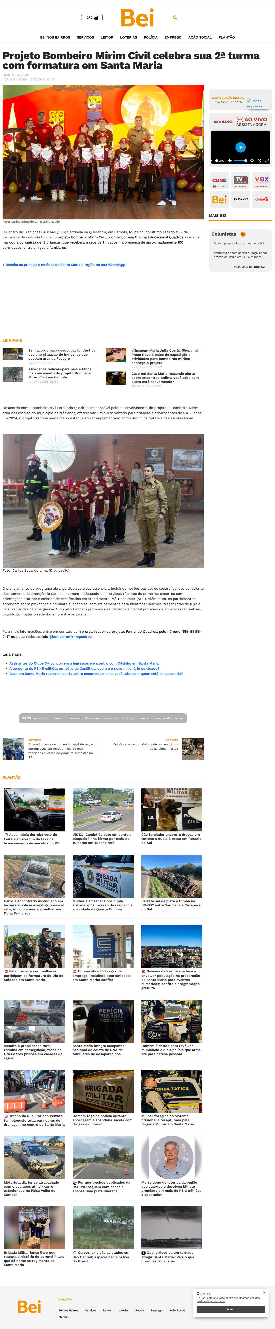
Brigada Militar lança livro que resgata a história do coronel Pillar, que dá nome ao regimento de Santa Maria (34, 1258)
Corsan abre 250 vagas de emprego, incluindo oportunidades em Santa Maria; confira (102, 975)
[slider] (216, 161)
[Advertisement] (103, 301)
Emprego (173, 37)
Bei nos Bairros (55, 37)
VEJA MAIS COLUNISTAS (250, 266)
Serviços (85, 37)
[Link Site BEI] (219, 199)
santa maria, (172, 718)
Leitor (107, 37)
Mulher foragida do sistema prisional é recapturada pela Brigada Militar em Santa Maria (167, 1120)
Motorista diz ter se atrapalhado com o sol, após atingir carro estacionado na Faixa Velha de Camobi (31, 1188)
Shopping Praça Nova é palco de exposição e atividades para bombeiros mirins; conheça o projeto (164, 356)
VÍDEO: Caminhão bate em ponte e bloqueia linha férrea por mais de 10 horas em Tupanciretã (102, 839)
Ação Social (200, 37)
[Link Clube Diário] (261, 199)
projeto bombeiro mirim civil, (58, 718)
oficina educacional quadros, (108, 718)
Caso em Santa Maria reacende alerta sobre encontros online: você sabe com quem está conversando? (165, 378)
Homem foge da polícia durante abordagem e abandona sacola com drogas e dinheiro (103, 1120)
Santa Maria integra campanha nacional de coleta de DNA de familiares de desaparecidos (98, 1050)
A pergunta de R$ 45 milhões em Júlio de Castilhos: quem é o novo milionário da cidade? (84, 668)
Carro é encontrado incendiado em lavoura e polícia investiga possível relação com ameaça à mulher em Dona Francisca (34, 907)
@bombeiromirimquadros (70, 637)
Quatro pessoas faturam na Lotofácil (239, 243)
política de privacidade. (211, 1301)
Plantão (227, 37)
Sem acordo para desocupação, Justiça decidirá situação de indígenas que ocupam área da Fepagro (61, 354)
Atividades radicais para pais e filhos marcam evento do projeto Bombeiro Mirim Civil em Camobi (60, 373)
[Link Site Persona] (240, 199)
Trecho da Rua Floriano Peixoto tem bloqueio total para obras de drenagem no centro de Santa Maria (34, 1120)
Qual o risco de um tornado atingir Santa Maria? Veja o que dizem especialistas (167, 1256)
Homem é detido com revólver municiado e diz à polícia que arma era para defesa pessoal (171, 1050)
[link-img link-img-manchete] (13, 354)
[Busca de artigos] (175, 17)
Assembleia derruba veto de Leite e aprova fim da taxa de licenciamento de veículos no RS (31, 839)
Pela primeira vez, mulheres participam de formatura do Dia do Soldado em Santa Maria (33, 975)
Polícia (151, 37)
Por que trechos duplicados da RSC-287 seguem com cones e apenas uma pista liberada (101, 1186)
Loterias (128, 37)
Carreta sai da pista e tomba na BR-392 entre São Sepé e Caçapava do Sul (171, 905)
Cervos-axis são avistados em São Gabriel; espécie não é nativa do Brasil (101, 1256)
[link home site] (137, 17)
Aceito (231, 1309)
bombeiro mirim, (147, 718)
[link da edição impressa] (259, 104)
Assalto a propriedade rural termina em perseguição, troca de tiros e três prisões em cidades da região (33, 1052)
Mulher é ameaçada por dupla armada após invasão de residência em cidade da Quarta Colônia (103, 905)
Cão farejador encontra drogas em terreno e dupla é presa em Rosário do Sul (171, 839)
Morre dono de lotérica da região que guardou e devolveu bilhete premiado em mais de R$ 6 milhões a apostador (171, 1188)
